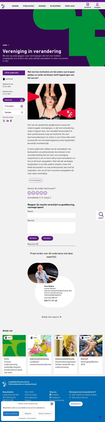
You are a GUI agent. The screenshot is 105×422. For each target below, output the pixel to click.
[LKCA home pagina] (3, 5)
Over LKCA (29, 392)
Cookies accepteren (11, 413)
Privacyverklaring (31, 418)
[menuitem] (15, 5)
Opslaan (8, 112)
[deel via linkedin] (8, 120)
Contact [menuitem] (28, 400)
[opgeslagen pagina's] (87, 4)
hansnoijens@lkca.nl (50, 298)
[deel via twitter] (4, 120)
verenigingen (35, 180)
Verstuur (33, 238)
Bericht (31, 221)
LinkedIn (55, 395)
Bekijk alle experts (50, 317)
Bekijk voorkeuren (45, 413)
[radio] (29, 193)
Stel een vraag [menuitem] (31, 395)
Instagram (56, 398)
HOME (5, 45)
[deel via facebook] (11, 120)
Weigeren (28, 413)
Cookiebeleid (22, 418)
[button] (52, 404)
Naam (30, 211)
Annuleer (47, 238)
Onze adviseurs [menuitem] (31, 398)
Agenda (42, 6)
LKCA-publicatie (11, 73)
